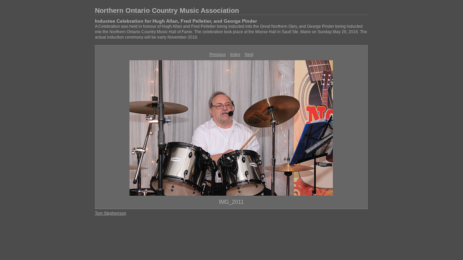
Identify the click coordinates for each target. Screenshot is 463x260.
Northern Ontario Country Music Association (167, 10)
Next (249, 54)
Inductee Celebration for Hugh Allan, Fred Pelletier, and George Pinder (176, 21)
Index (235, 54)
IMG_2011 (231, 202)
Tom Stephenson (110, 213)
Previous (217, 54)
